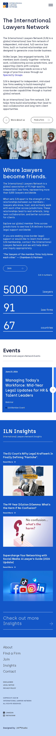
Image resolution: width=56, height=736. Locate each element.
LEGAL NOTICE (8, 685)
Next (53, 390)
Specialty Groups (12, 75)
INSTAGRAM (10, 715)
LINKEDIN (9, 713)
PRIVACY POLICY (9, 688)
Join (9, 268)
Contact (9, 671)
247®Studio (22, 728)
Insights (9, 665)
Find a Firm (12, 653)
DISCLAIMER (8, 682)
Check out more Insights (21, 620)
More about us (18, 120)
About (8, 647)
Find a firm (39, 120)
